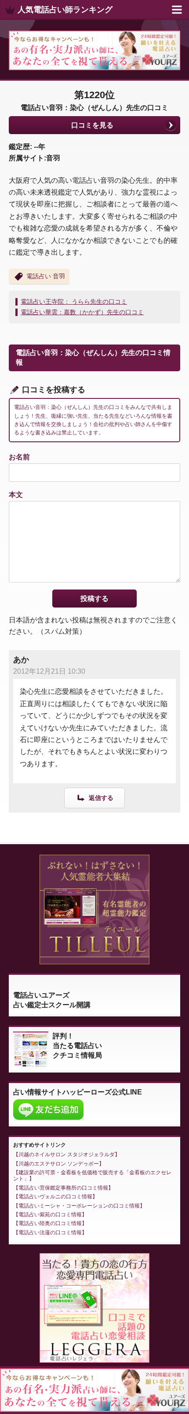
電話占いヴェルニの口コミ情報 (55, 1197)
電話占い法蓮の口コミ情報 (50, 1232)
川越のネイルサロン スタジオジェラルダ (66, 1154)
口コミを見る (92, 125)
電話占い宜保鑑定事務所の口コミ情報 (63, 1188)
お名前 (19, 457)
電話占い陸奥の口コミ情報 (50, 1223)
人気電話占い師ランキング (65, 9)
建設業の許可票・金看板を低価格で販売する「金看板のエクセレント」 (92, 1175)
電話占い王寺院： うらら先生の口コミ (74, 301)
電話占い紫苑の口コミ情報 (50, 1214)
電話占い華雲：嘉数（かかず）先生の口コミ (82, 312)
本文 (16, 494)
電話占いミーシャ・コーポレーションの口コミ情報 (79, 1206)
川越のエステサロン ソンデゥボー (58, 1164)
